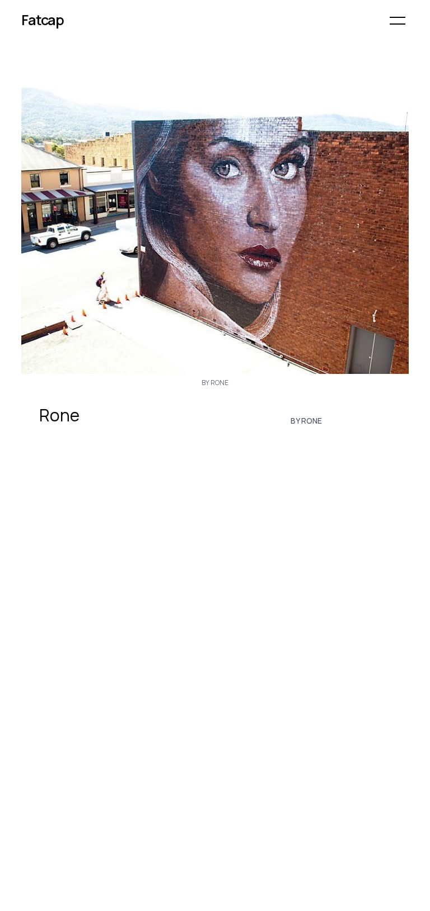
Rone (59, 415)
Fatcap (42, 20)
